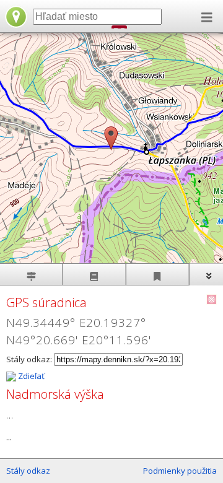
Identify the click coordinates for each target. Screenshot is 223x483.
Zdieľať (30, 375)
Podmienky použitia (180, 470)
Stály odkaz (28, 470)
